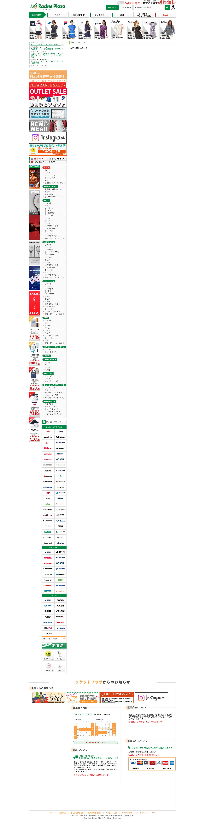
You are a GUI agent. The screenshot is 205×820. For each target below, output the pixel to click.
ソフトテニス (50, 178)
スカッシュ (49, 349)
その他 (47, 370)
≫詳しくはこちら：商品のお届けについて (91, 775)
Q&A (153, 813)
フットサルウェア (51, 409)
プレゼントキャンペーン (54, 197)
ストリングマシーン (52, 236)
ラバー (47, 323)
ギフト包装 (49, 194)
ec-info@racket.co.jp (95, 742)
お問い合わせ (127, 813)
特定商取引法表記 (95, 813)
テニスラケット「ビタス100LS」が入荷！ (46, 49)
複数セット (52, 213)
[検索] (167, 7)
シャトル (48, 257)
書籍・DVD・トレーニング (54, 238)
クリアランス (82, 42)
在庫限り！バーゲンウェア (55, 183)
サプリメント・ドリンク (54, 392)
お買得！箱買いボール (53, 189)
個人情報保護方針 (77, 813)
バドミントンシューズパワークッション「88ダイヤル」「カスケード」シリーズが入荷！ (46, 55)
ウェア (47, 221)
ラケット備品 (50, 228)
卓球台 (47, 340)
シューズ (48, 205)
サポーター (49, 390)
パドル (47, 362)
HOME (72, 42)
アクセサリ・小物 (51, 226)
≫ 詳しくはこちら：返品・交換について (145, 722)
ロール (50, 215)
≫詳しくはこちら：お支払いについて (143, 755)
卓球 (46, 180)
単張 (49, 210)
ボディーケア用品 (51, 395)
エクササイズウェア (52, 411)
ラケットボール (51, 352)
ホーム (52, 813)
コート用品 (49, 231)
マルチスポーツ (51, 404)
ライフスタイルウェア (53, 414)
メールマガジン (142, 813)
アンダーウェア (51, 387)
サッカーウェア (51, 406)
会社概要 (62, 813)
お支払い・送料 (112, 813)
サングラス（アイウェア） (55, 397)
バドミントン (50, 175)
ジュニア (48, 233)
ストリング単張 (53, 252)
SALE (46, 170)
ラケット (48, 203)
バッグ (47, 223)
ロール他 (51, 254)
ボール (47, 218)
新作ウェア (49, 192)
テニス (47, 173)
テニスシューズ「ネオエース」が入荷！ (46, 44)
